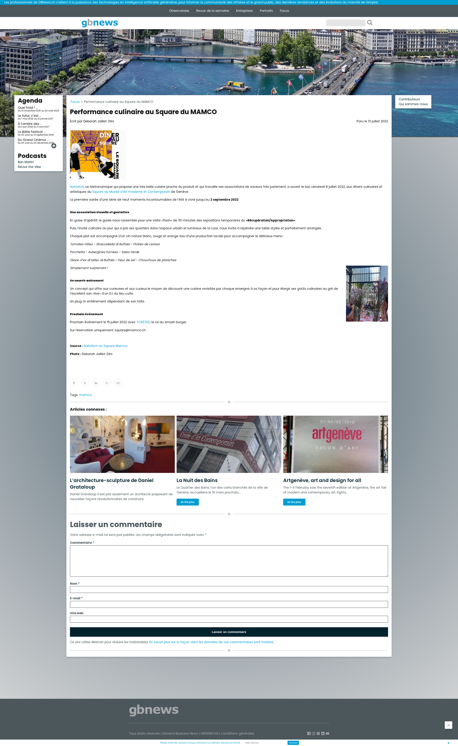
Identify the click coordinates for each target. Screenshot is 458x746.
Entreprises (244, 11)
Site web (76, 613)
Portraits (266, 11)
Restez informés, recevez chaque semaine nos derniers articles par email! (200, 742)
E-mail (76, 598)
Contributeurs (409, 99)
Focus (284, 11)
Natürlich (77, 187)
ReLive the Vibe (29, 167)
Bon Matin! (26, 162)
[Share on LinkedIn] (96, 383)
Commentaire (82, 542)
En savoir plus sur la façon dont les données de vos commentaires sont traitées (211, 642)
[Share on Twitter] (85, 383)
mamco (85, 395)
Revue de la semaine (212, 11)
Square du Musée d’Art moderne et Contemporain (131, 192)
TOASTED (143, 322)
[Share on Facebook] (74, 383)
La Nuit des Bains (197, 480)
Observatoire (179, 11)
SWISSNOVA (209, 733)
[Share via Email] (118, 383)
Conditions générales (237, 733)
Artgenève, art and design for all (322, 480)
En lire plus (187, 502)
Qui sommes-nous (413, 104)
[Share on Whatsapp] (107, 383)
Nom (75, 583)
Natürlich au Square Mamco (105, 346)
